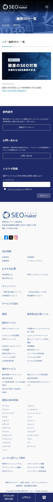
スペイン (30, 421)
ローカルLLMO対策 (34, 361)
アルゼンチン (7, 435)
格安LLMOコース (8, 353)
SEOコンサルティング (10, 329)
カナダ (4, 417)
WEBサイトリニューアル (11, 464)
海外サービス (9, 369)
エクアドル (6, 446)
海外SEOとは (7, 278)
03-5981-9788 (12, 228)
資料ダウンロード (26, 127)
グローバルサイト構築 (35, 464)
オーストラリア (8, 413)
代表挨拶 (30, 257)
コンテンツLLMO (8, 357)
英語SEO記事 (32, 378)
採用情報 (5, 261)
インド (4, 450)
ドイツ (29, 417)
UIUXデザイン (7, 471)
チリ (29, 443)
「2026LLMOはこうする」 (37, 292)
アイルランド (7, 439)
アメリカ (5, 406)
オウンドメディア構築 (35, 467)
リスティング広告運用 (10, 335)
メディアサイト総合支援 (36, 471)
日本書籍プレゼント (9, 296)
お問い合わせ (26, 156)
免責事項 (19, 486)
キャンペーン (9, 286)
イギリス (30, 406)
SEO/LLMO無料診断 (8, 497)
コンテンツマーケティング (37, 335)
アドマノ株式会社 (15, 222)
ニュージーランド (34, 413)
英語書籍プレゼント (35, 296)
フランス (5, 410)
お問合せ (26, 497)
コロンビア (31, 432)
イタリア (5, 421)
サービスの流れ (10, 303)
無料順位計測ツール (38, 314)
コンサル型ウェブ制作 (13, 458)
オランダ (5, 424)
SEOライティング (9, 339)
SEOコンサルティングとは (37, 275)
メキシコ (30, 424)
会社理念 (5, 257)
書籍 (4, 314)
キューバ (30, 428)
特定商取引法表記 (30, 486)
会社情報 (6, 251)
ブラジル (5, 432)
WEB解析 (31, 346)
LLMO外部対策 (8, 361)
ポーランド (31, 446)
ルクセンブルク (33, 435)
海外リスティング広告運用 (37, 375)
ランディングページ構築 (11, 467)
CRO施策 (5, 350)
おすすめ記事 (9, 268)
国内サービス (9, 323)
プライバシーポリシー (15, 189)
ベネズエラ (6, 443)
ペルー (29, 439)
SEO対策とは (7, 275)
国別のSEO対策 (10, 400)
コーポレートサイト (35, 261)
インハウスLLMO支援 (35, 353)
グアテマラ (6, 428)
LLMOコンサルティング (11, 346)
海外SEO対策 (7, 378)
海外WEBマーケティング (11, 375)
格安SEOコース (33, 350)
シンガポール (32, 410)
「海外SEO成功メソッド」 (12, 292)
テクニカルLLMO (33, 357)
